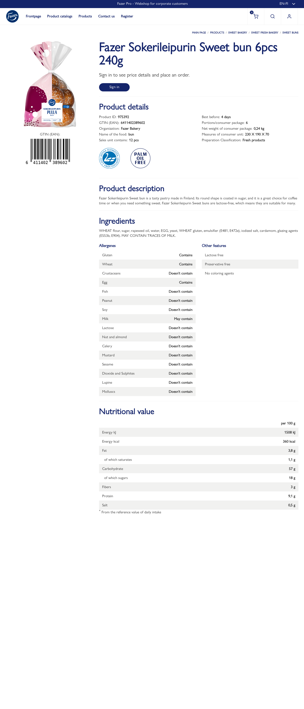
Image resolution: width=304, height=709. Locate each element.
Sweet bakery (237, 32)
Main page (199, 32)
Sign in (114, 87)
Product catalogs (59, 16)
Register (127, 16)
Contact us (106, 16)
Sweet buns (290, 32)
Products (85, 16)
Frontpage (33, 16)
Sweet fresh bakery (264, 32)
